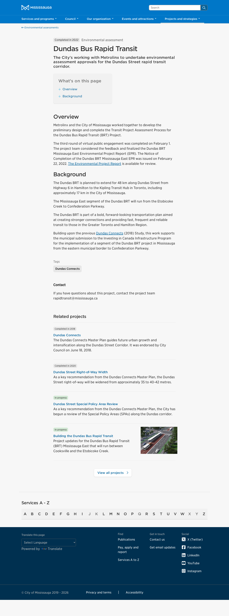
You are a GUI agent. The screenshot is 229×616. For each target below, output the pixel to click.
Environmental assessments (41, 27)
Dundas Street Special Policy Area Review (85, 404)
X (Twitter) (195, 539)
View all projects (111, 473)
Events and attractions (138, 18)
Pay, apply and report (128, 550)
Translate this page (33, 535)
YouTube (193, 563)
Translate (55, 549)
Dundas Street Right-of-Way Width (80, 372)
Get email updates (162, 547)
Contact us (157, 539)
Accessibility (134, 592)
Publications (126, 539)
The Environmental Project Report (94, 164)
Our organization (99, 18)
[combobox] (175, 7)
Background (72, 96)
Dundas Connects (109, 233)
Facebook (194, 547)
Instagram (194, 571)
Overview (70, 89)
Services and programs (37, 18)
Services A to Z (128, 560)
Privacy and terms (98, 592)
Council (70, 18)
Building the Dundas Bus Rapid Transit (83, 436)
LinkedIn (193, 555)
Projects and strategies (181, 18)
